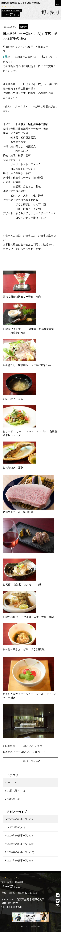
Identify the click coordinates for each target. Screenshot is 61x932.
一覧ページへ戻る (30, 761)
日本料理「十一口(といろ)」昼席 (23, 746)
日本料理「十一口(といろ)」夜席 (22, 752)
